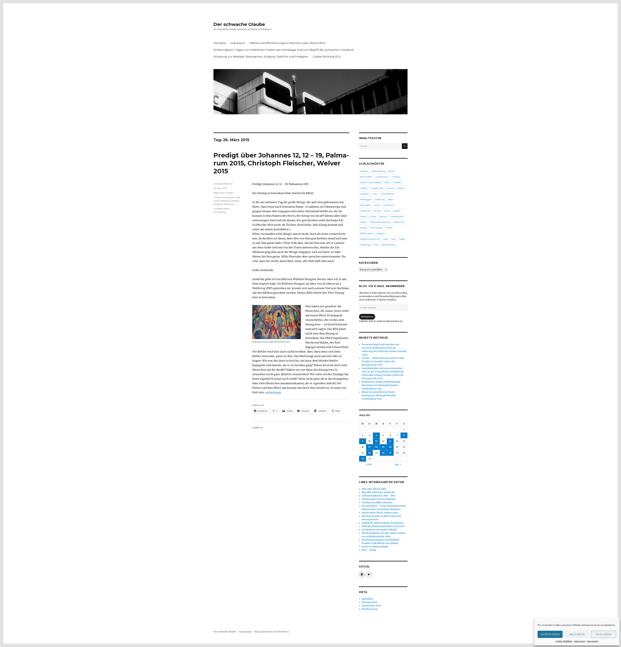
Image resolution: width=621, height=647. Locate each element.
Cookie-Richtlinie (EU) (327, 56)
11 (376, 441)
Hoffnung (380, 199)
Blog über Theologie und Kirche (378, 492)
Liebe (363, 216)
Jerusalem (365, 205)
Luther (372, 216)
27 (390, 452)
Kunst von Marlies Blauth (375, 546)
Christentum (382, 176)
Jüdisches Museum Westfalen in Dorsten (383, 526)
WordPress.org (369, 609)
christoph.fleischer (223, 183)
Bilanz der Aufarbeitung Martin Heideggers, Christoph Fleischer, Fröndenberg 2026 (379, 395)
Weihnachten (388, 244)
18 (376, 447)
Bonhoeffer (366, 176)
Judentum (365, 210)
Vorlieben (604, 634)
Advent (364, 171)
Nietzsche (399, 222)
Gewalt (390, 188)
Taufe (402, 239)
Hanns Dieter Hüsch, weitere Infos (380, 512)
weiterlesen (273, 392)
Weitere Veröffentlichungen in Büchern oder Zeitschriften (288, 43)
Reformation (366, 233)
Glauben (364, 193)
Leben (396, 210)
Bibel (391, 171)
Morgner (218, 204)
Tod (376, 244)
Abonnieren (367, 316)
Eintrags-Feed (369, 602)
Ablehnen (577, 634)
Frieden (397, 182)
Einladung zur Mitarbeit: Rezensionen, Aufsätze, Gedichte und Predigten (260, 56)
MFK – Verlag (369, 550)
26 (383, 452)
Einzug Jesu (229, 197)
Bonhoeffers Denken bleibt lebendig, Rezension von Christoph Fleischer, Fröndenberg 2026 (381, 385)
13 (390, 441)
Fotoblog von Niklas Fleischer (377, 502)
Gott (374, 193)
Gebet (363, 188)
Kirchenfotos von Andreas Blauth (379, 529)
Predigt (229, 192)
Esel (238, 197)
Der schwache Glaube (239, 24)
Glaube (400, 188)
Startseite (219, 43)
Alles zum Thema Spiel (374, 489)
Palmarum (229, 204)
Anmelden (367, 599)
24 (369, 452)
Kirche (377, 210)
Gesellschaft (376, 188)
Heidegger (366, 199)
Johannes (225, 200)
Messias (235, 200)
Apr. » (398, 464)
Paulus (363, 227)
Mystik (363, 222)
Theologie (365, 244)
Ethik (387, 182)
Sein (385, 239)
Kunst (387, 210)
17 (369, 447)
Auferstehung (378, 171)
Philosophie (376, 227)
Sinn (393, 239)
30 (362, 458)
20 (390, 447)
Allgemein (218, 192)
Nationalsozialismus (380, 222)
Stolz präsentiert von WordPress (272, 631)
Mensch (383, 216)
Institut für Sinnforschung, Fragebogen (383, 523)
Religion (381, 233)
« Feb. (369, 464)
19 (383, 447)
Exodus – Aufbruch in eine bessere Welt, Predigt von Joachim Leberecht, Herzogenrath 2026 (383, 361)
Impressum (579, 641)
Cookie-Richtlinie (564, 641)
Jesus (216, 200)
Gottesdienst (387, 193)
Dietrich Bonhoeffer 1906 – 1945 (378, 495)
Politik (389, 227)
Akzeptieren (550, 634)
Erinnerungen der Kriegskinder (379, 499)
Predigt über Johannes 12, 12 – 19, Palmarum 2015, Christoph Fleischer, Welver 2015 (281, 163)
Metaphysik (397, 216)
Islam (390, 199)
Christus (217, 197)
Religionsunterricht (370, 239)
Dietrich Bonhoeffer (370, 182)
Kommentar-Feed (371, 605)
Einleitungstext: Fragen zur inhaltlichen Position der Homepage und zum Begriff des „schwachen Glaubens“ (283, 49)
